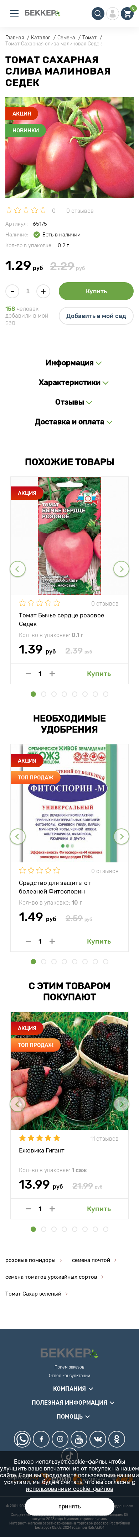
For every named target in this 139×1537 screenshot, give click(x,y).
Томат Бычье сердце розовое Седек (61, 619)
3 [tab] (54, 694)
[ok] (116, 1439)
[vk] (97, 1439)
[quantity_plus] (52, 673)
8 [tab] (105, 694)
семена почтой (91, 1260)
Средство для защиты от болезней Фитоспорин (55, 886)
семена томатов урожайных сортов (51, 1277)
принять (69, 1506)
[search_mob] (98, 13)
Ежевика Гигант (42, 1150)
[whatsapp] (22, 1439)
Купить (96, 291)
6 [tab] (85, 694)
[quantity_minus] (28, 673)
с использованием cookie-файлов (80, 1485)
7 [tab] (95, 694)
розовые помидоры (30, 1260)
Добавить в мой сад (96, 315)
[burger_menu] (14, 14)
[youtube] (79, 1439)
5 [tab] (74, 694)
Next (121, 569)
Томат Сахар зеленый (33, 1294)
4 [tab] (64, 694)
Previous (18, 569)
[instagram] (60, 1439)
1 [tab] (33, 694)
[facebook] (41, 1439)
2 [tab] (43, 694)
